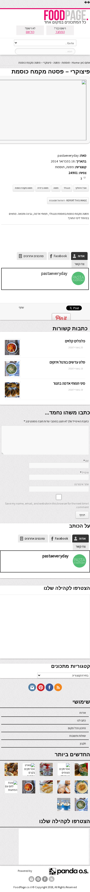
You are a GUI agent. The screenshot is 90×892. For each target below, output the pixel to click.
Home (75, 62)
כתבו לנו (81, 720)
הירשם (30, 32)
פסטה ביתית (42, 188)
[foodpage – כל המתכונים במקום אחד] (66, 23)
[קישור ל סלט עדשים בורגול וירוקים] (11, 376)
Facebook (60, 256)
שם (87, 460)
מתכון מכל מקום (77, 728)
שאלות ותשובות (77, 736)
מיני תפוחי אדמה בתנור (69, 383)
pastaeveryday (68, 155)
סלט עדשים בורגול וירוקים (67, 362)
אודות (81, 256)
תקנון (83, 743)
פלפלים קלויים (75, 341)
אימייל (85, 472)
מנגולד (67, 188)
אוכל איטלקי (81, 188)
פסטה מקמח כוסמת (23, 188)
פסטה (56, 62)
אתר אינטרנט (81, 484)
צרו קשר (79, 264)
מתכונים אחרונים (34, 256)
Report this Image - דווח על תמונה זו (68, 200)
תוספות (66, 62)
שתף (21, 307)
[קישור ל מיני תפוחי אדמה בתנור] (11, 397)
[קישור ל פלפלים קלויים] (11, 355)
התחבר (60, 32)
